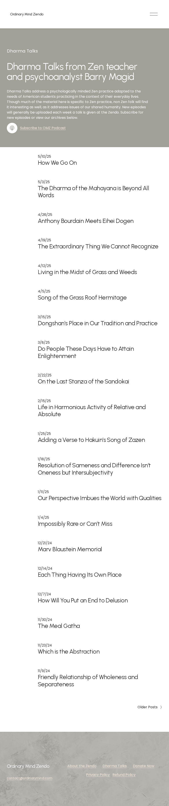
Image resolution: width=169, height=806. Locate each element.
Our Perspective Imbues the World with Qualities (100, 498)
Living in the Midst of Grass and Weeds (87, 272)
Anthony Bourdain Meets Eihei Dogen (86, 220)
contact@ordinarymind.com (29, 778)
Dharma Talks (115, 765)
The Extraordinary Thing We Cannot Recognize (98, 246)
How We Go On (57, 162)
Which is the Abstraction (68, 651)
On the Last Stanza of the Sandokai (83, 381)
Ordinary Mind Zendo (26, 14)
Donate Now (143, 765)
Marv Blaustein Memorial (70, 549)
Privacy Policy (98, 774)
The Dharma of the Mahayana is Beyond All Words (93, 191)
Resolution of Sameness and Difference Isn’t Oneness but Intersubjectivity (94, 469)
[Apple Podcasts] (12, 128)
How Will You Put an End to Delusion (83, 600)
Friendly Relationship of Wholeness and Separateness (88, 680)
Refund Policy (124, 774)
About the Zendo (81, 765)
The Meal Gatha (59, 625)
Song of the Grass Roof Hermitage (82, 297)
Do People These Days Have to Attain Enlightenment (86, 352)
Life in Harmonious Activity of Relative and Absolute (92, 410)
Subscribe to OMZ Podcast (43, 127)
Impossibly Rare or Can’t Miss (75, 523)
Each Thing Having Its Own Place (79, 574)
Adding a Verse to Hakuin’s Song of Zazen (91, 439)
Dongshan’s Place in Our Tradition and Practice (97, 323)
